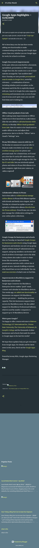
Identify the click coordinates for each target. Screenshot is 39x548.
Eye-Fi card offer (8, 162)
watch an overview (9, 272)
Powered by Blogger (20, 542)
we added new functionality (24, 292)
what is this (4, 529)
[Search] (36, 3)
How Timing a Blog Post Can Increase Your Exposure (16, 512)
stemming (6, 94)
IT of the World (11, 3)
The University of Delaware (24, 327)
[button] (3, 24)
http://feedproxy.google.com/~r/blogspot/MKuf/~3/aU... (19, 388)
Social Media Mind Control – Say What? (13, 481)
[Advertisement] (19, 435)
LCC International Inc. (20, 324)
